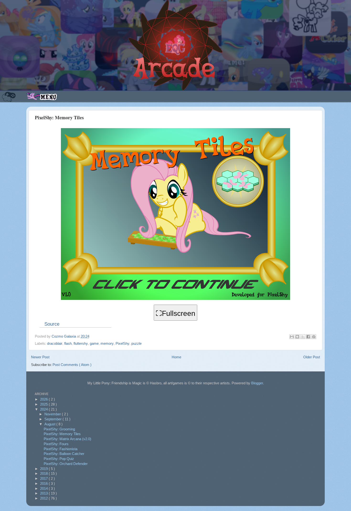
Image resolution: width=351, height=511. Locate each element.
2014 (44, 488)
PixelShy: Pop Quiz (59, 459)
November (53, 414)
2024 (44, 409)
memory (107, 343)
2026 (44, 399)
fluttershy (81, 343)
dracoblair (54, 343)
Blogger (257, 383)
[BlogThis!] (297, 336)
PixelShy (122, 343)
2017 (44, 478)
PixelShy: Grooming (59, 429)
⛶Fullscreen (175, 313)
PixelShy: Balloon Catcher (64, 454)
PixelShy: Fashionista (60, 449)
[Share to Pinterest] (313, 336)
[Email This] (291, 336)
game (94, 343)
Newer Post (40, 357)
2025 (44, 404)
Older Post (311, 357)
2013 (44, 493)
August (50, 424)
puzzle (136, 343)
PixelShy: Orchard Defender (66, 464)
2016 (44, 483)
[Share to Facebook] (308, 336)
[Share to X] (302, 336)
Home (176, 357)
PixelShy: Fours (56, 444)
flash (68, 343)
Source (51, 324)
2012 (44, 498)
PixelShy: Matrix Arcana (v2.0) (67, 439)
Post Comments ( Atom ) (72, 365)
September (53, 419)
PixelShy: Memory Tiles (62, 434)
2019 (44, 469)
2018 (44, 473)
